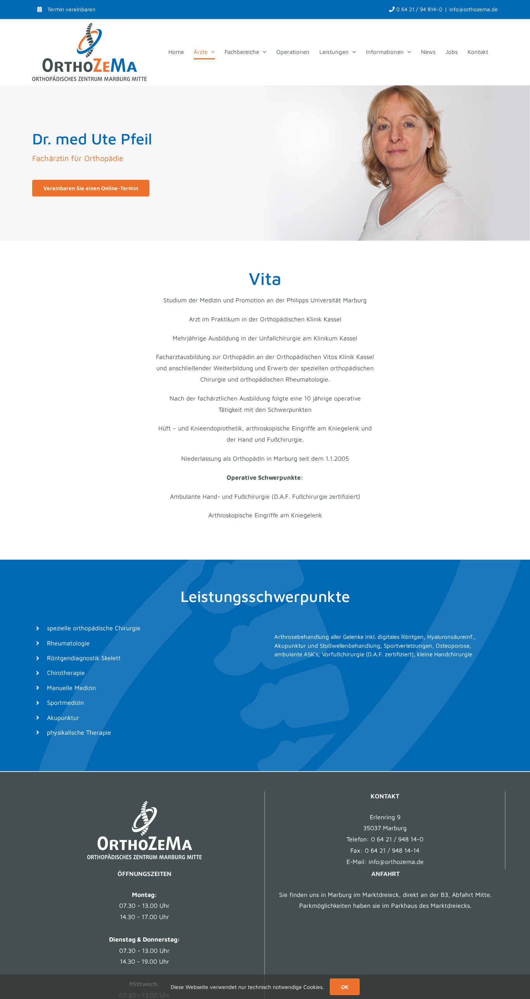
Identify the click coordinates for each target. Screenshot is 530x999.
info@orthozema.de (473, 9)
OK (344, 986)
